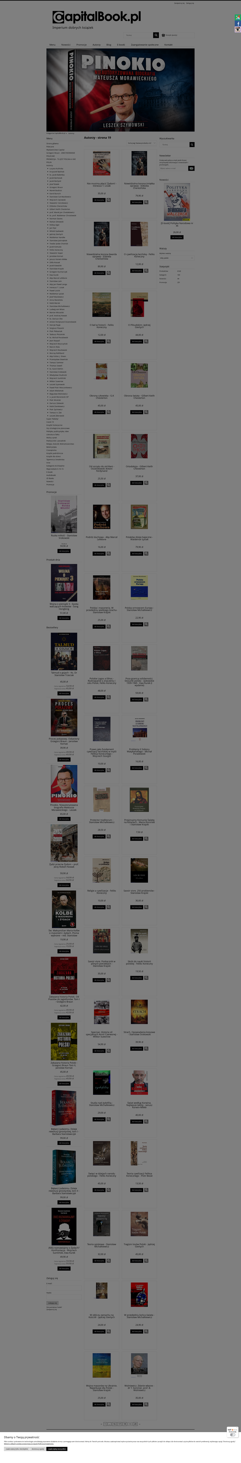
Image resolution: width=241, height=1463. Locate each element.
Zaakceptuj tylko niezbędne (17, 1449)
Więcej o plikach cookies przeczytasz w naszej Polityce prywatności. (29, 1444)
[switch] (232, 1434)
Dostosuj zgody (38, 1449)
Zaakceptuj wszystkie (57, 1449)
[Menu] (236, 1428)
